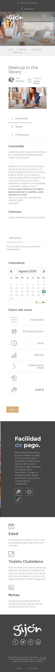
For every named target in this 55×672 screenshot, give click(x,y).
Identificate (29, 9)
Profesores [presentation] (22, 134)
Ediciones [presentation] (15, 237)
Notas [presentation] (19, 126)
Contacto (33, 668)
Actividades (36, 49)
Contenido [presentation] (21, 118)
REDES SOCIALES (29, 3)
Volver (12, 409)
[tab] (19, 119)
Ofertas (22, 49)
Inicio (10, 49)
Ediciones (17, 52)
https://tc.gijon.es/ (36, 579)
